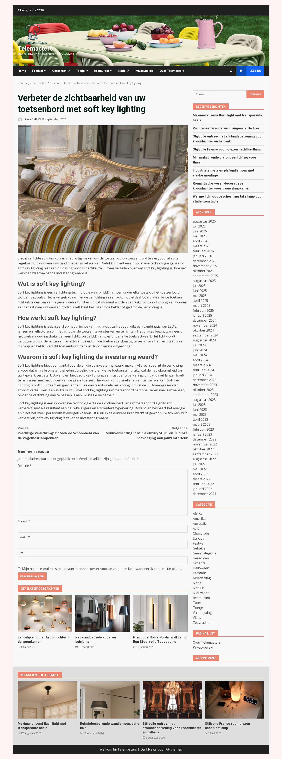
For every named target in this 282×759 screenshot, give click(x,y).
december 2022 (204, 439)
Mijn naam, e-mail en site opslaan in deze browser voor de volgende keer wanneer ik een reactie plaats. (102, 568)
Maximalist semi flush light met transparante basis (47, 700)
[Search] (231, 71)
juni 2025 (200, 290)
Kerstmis (199, 573)
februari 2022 (203, 484)
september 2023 (205, 394)
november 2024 (205, 325)
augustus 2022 (204, 459)
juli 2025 (199, 285)
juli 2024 (199, 345)
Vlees (197, 617)
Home (22, 70)
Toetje (80, 70)
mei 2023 (200, 414)
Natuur (198, 588)
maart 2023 (201, 424)
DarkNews (148, 749)
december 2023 (204, 380)
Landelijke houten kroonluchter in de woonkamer (45, 613)
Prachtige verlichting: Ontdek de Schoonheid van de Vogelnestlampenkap (58, 433)
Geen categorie (204, 553)
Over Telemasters (172, 70)
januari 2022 (202, 489)
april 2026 (200, 241)
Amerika (199, 518)
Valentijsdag (202, 612)
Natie (122, 70)
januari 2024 (202, 375)
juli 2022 (199, 464)
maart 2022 (201, 479)
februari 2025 (203, 310)
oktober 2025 (203, 271)
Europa (198, 538)
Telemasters (35, 48)
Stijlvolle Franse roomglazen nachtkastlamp (227, 149)
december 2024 (204, 320)
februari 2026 (203, 251)
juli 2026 (199, 226)
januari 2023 (202, 434)
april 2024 (200, 360)
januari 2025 (202, 315)
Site (21, 553)
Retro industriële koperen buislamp (102, 613)
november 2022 (205, 444)
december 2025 (204, 261)
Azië (196, 528)
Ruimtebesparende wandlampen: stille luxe (226, 128)
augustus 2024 (204, 340)
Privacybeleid (144, 70)
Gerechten (59, 70)
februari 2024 (203, 370)
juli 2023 (199, 404)
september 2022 (205, 454)
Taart (197, 602)
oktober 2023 (203, 389)
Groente (199, 563)
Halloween (201, 568)
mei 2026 (200, 236)
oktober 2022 (203, 449)
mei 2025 (200, 295)
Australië (200, 523)
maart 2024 (201, 365)
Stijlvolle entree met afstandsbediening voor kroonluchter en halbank (172, 700)
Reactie (25, 465)
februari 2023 (203, 429)
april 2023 (200, 419)
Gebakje (199, 548)
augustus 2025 (204, 280)
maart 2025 (201, 305)
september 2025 (205, 276)
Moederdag (202, 578)
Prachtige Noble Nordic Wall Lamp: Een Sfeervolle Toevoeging (160, 613)
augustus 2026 (204, 221)
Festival (37, 70)
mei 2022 (200, 469)
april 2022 (200, 474)
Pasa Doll (30, 119)
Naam (24, 521)
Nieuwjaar (201, 593)
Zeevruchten (202, 622)
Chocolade (201, 533)
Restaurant (101, 70)
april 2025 (200, 300)
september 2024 (205, 335)
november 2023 (205, 384)
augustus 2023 (204, 399)
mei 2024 (200, 355)
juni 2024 (200, 350)
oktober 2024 (203, 330)
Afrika (197, 513)
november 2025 (205, 266)
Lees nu (255, 70)
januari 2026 (202, 256)
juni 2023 (200, 409)
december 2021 (204, 493)
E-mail (24, 537)
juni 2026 (200, 231)
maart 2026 (201, 246)
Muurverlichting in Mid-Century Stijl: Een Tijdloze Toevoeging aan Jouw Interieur (147, 433)
